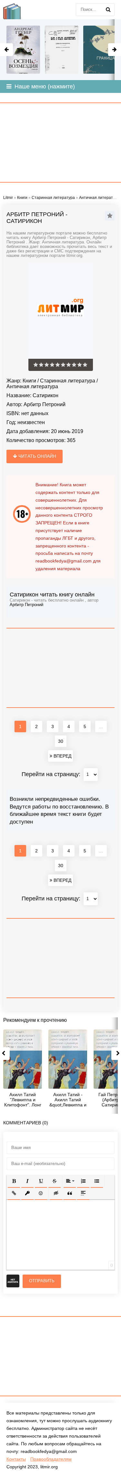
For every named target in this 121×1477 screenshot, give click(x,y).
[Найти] (108, 9)
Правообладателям (51, 1459)
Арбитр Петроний (45, 404)
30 (60, 741)
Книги (29, 380)
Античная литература (32, 386)
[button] (14, 1181)
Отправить (42, 1280)
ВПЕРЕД (61, 756)
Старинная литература (67, 380)
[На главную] (16, 9)
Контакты (16, 1459)
